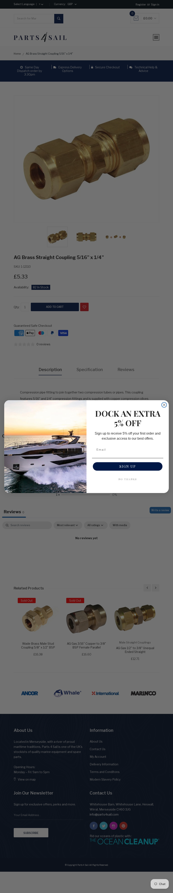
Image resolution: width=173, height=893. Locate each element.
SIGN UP (127, 466)
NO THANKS (127, 479)
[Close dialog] (164, 404)
